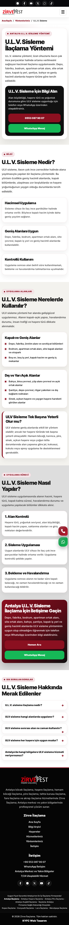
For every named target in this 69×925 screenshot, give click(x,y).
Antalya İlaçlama (11, 899)
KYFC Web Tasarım (34, 920)
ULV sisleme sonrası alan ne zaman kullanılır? (33, 728)
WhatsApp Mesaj (34, 128)
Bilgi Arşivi (34, 826)
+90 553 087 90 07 (34, 861)
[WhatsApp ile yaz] (63, 542)
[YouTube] (31, 3)
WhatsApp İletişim (34, 866)
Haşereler (34, 831)
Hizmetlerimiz (34, 836)
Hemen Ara (34, 644)
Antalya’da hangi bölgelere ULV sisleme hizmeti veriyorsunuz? (34, 753)
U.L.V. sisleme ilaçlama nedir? (23, 705)
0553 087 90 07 (34, 118)
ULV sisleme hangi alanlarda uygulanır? (29, 716)
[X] (37, 3)
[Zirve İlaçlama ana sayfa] (13, 12)
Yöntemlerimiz (22, 20)
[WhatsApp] (44, 3)
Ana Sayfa (7, 20)
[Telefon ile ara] (63, 531)
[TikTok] (51, 3)
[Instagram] (17, 3)
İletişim (34, 846)
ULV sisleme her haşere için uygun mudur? (31, 740)
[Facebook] (24, 3)
